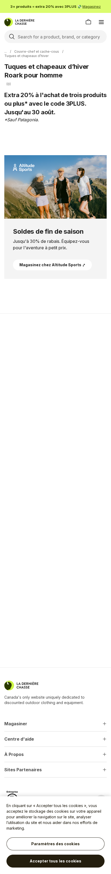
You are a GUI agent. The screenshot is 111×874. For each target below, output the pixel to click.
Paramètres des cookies (55, 843)
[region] (55, 835)
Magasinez (91, 6)
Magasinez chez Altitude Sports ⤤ (52, 264)
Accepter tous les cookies (56, 861)
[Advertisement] (55, 377)
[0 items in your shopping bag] (88, 22)
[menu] (101, 22)
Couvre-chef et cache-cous (36, 51)
